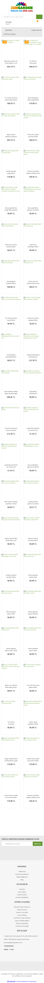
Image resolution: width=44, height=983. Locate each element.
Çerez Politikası (22, 915)
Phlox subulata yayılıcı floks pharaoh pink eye (11, 614)
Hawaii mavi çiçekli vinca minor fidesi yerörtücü (33, 761)
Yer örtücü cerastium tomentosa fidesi (11, 724)
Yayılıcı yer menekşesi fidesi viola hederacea (33, 247)
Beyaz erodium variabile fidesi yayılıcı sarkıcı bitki (33, 540)
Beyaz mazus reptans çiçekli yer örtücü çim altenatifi (11, 136)
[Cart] (38, 22)
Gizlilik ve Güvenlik (22, 912)
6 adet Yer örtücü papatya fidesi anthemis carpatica (33, 320)
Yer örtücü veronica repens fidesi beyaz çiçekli (11, 100)
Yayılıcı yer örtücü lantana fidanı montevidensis (11, 247)
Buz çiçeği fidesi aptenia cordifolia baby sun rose (33, 467)
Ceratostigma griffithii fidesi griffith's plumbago (11, 283)
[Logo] (22, 7)
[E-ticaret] (22, 981)
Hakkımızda (22, 871)
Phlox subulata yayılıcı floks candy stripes (11, 650)
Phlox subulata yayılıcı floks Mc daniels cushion (33, 614)
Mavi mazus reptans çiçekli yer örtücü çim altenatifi (11, 504)
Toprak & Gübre (22, 894)
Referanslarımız (22, 909)
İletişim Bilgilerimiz (22, 877)
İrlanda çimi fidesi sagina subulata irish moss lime (33, 797)
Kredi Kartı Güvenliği (22, 926)
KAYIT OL (37, 844)
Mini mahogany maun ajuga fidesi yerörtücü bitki (33, 100)
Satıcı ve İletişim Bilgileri (22, 920)
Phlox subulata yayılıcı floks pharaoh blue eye (33, 577)
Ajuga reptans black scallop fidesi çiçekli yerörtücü (11, 761)
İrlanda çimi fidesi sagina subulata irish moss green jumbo (33, 173)
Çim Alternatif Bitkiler (22, 897)
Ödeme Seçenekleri (22, 923)
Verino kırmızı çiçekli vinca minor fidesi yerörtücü (11, 797)
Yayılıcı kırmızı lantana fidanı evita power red (33, 283)
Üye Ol (8, 24)
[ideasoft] (11, 981)
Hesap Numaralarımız (22, 874)
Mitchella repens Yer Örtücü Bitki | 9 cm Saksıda (11, 63)
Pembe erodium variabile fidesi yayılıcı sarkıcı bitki (11, 577)
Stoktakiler (8, 30)
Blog (22, 879)
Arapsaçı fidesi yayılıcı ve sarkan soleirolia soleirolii (33, 504)
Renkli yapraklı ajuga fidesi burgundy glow (11, 173)
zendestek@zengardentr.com (13, 942)
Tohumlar (22, 889)
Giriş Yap (8, 22)
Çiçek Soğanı (22, 892)
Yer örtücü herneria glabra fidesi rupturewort (33, 687)
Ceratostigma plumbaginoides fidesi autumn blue (11, 357)
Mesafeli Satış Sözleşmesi (22, 907)
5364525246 (8, 946)
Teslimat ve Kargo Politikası (22, 918)
